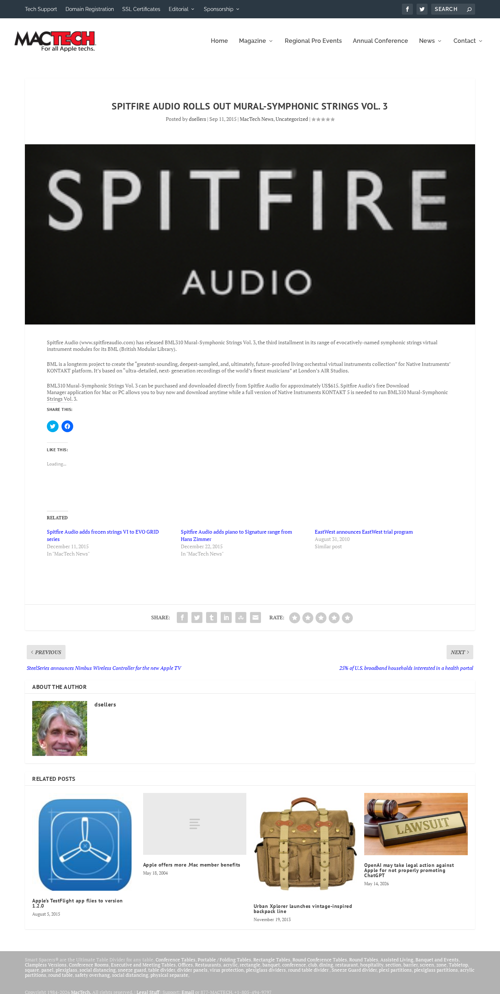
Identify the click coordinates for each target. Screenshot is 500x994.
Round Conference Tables (319, 959)
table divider (161, 970)
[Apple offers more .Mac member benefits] (194, 824)
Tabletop (458, 964)
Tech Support (41, 9)
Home (219, 41)
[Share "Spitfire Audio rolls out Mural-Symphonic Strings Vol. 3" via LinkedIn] (226, 617)
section (393, 964)
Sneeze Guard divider (354, 970)
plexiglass (66, 970)
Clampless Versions (46, 964)
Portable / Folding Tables (224, 959)
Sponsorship (219, 9)
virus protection (227, 970)
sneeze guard (132, 970)
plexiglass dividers (266, 970)
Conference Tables (175, 959)
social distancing (97, 970)
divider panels (192, 970)
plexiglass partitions (436, 970)
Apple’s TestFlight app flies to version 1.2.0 (77, 903)
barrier (410, 964)
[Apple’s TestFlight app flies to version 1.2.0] (83, 842)
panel (47, 970)
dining (326, 964)
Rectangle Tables (271, 959)
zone (441, 964)
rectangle (250, 964)
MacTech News (256, 118)
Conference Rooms (89, 964)
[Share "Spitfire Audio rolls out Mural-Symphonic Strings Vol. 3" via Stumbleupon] (241, 617)
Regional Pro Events (313, 41)
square (32, 970)
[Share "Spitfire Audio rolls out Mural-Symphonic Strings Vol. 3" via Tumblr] (211, 617)
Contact (465, 41)
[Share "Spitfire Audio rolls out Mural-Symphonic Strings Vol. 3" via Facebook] (182, 617)
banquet (271, 964)
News (427, 41)
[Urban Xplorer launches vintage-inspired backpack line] (305, 844)
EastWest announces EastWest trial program (364, 531)
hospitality (371, 964)
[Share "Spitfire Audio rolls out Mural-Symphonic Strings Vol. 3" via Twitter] (197, 617)
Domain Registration (90, 9)
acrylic (230, 964)
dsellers (197, 118)
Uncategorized (292, 118)
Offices (185, 964)
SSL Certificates (141, 9)
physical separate (169, 975)
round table (60, 975)
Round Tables (363, 959)
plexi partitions (395, 970)
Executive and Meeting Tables (143, 964)
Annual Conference (380, 41)
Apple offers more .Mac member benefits (191, 864)
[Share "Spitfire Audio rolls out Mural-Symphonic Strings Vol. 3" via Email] (255, 617)
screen (427, 964)
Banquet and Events (437, 959)
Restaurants (208, 964)
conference (294, 964)
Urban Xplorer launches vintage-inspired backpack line (303, 909)
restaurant (346, 964)
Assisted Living (396, 959)
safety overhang (92, 975)
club (312, 964)
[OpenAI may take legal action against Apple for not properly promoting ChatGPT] (415, 824)
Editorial (179, 9)
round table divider (308, 970)
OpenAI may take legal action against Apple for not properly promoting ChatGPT (409, 870)
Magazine (252, 41)
